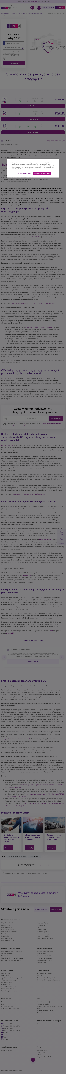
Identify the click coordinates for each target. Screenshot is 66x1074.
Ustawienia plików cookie (24, 173)
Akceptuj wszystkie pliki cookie (42, 173)
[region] (33, 168)
